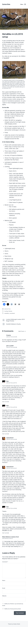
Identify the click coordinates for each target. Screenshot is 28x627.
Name (3, 580)
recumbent (12, 313)
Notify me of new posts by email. (12, 608)
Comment (5, 561)
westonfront (9, 437)
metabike (6, 313)
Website (4, 595)
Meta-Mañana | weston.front (10, 537)
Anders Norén (16, 624)
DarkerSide (6, 4)
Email (3, 588)
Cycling (6, 311)
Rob (7, 381)
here (16, 46)
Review (10, 311)
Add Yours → (22, 331)
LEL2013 (6, 58)
